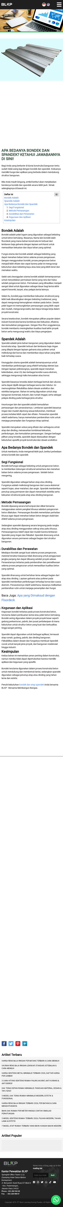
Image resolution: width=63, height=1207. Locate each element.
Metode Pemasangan (19, 210)
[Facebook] (34, 1182)
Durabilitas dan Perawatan (21, 214)
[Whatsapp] (46, 1182)
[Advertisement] (31, 116)
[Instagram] (38, 1182)
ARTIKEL (7, 27)
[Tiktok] (50, 1182)
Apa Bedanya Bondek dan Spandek (20, 204)
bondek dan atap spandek (31, 684)
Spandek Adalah (12, 201)
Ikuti (52, 1175)
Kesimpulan (9, 220)
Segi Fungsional (16, 207)
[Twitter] (42, 1182)
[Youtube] (54, 1182)
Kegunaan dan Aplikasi (20, 217)
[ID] (44, 5)
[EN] (48, 5)
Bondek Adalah (11, 197)
